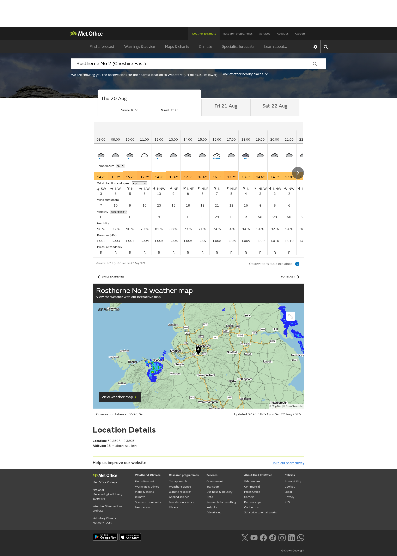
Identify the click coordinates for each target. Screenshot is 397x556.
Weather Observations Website (107, 508)
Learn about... (275, 46)
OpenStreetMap (294, 406)
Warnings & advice (139, 46)
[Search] (315, 64)
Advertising (214, 512)
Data (210, 497)
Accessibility (293, 481)
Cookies (290, 486)
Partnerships (252, 502)
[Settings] (315, 46)
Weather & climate (203, 33)
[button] (198, 351)
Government (215, 481)
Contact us (251, 507)
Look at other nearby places (242, 74)
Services (264, 33)
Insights (212, 507)
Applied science (179, 497)
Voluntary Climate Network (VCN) (104, 520)
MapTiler (276, 406)
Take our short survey (288, 463)
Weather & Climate (148, 475)
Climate (205, 46)
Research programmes (238, 33)
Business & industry (219, 492)
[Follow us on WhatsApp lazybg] (300, 537)
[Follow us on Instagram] (282, 537)
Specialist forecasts (238, 46)
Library (173, 507)
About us (283, 33)
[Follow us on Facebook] (263, 537)
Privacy (289, 497)
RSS (287, 502)
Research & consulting (221, 502)
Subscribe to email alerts (260, 512)
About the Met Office (258, 475)
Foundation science (181, 502)
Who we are (252, 481)
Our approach (178, 481)
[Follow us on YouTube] (254, 537)
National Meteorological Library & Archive (107, 494)
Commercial (252, 486)
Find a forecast (102, 46)
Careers (300, 33)
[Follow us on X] (244, 537)
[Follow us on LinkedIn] (291, 537)
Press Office (252, 492)
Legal (288, 492)
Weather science (180, 486)
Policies (290, 475)
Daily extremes (113, 276)
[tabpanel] (212, 188)
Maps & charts (177, 46)
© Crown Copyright (292, 550)
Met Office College (105, 482)
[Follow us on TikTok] (272, 537)
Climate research (180, 492)
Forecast (288, 276)
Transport (213, 486)
